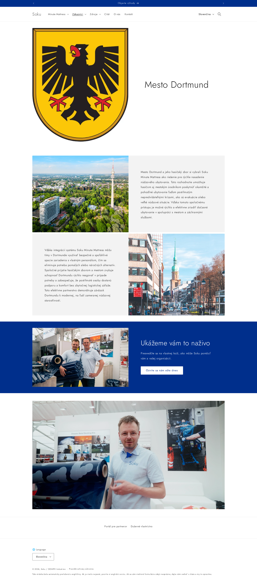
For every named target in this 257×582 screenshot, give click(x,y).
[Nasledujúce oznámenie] (223, 3)
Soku (43, 568)
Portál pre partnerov (115, 526)
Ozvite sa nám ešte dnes (162, 370)
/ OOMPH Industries (56, 568)
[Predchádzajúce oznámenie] (33, 3)
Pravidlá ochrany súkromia (81, 568)
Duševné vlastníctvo (142, 526)
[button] (58, 14)
